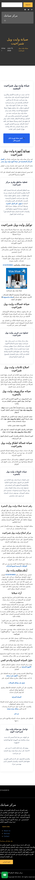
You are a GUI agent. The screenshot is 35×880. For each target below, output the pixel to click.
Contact (6, 836)
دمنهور (20, 203)
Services (7, 833)
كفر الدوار (14, 203)
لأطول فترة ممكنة (12, 676)
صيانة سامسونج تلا (8, 297)
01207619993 (8, 265)
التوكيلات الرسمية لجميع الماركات (16, 566)
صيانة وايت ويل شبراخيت (17, 41)
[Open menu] (5, 20)
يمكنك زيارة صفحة (12, 709)
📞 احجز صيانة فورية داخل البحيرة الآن (16, 139)
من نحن (16, 714)
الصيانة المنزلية (16, 697)
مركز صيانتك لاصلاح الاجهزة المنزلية (11, 873)
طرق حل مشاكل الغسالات (16, 683)
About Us (7, 831)
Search (28, 5)
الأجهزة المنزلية (26, 667)
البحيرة (8, 203)
